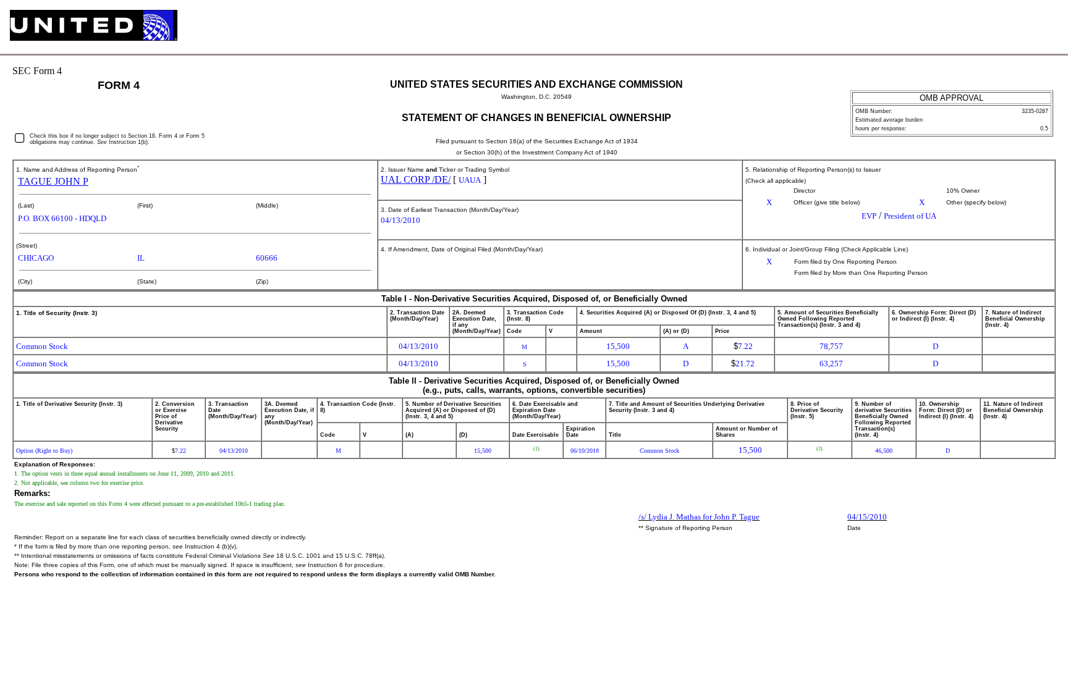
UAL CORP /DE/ (416, 179)
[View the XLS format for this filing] (1048, 27)
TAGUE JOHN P (53, 181)
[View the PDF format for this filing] (1027, 27)
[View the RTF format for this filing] (1007, 27)
